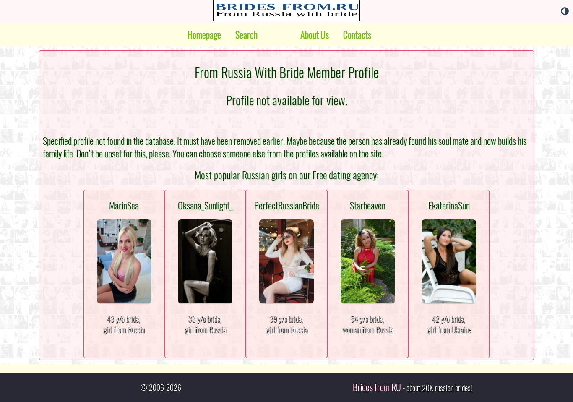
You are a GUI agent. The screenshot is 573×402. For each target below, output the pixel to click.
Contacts (357, 35)
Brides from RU (377, 387)
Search (246, 35)
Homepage (204, 35)
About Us (314, 35)
